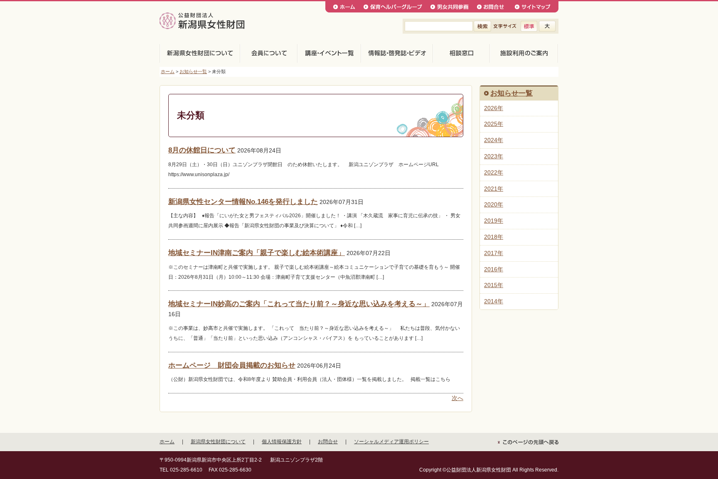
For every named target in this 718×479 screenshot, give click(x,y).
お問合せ (328, 442)
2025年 (493, 123)
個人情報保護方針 (282, 442)
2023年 (493, 156)
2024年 (493, 140)
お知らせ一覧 (193, 71)
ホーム (168, 71)
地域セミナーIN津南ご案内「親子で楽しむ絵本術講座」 (256, 253)
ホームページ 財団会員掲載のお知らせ (231, 365)
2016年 (493, 269)
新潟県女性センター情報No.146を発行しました (243, 202)
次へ (457, 398)
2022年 (493, 172)
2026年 (493, 108)
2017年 (493, 253)
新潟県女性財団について (218, 442)
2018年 (493, 236)
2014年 (493, 301)
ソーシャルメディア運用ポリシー (391, 442)
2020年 (493, 204)
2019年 (493, 220)
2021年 (493, 188)
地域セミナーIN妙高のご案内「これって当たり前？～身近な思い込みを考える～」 (299, 304)
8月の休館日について (202, 150)
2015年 (493, 285)
